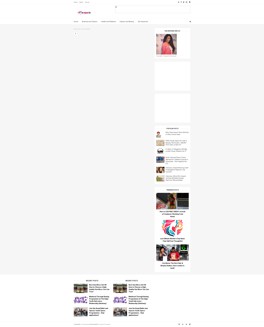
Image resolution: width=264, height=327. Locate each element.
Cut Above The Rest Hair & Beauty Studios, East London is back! (172, 265)
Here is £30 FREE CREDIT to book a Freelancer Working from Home (172, 214)
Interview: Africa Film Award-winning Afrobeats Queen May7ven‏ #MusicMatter (176, 178)
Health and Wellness (108, 21)
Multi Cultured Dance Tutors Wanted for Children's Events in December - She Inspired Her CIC (177, 160)
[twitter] (183, 2)
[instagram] (189, 2)
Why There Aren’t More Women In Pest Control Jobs (177, 133)
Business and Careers (89, 21)
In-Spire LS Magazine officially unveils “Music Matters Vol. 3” (176, 150)
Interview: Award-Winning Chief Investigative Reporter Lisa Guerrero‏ (177, 170)
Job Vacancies (143, 21)
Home (75, 2)
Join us (87, 2)
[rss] (178, 2)
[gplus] (187, 2)
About (81, 2)
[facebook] (181, 2)
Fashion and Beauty (127, 21)
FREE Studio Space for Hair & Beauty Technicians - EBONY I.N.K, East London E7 (176, 143)
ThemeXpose (84, 324)
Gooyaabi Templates (104, 324)
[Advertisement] (172, 76)
